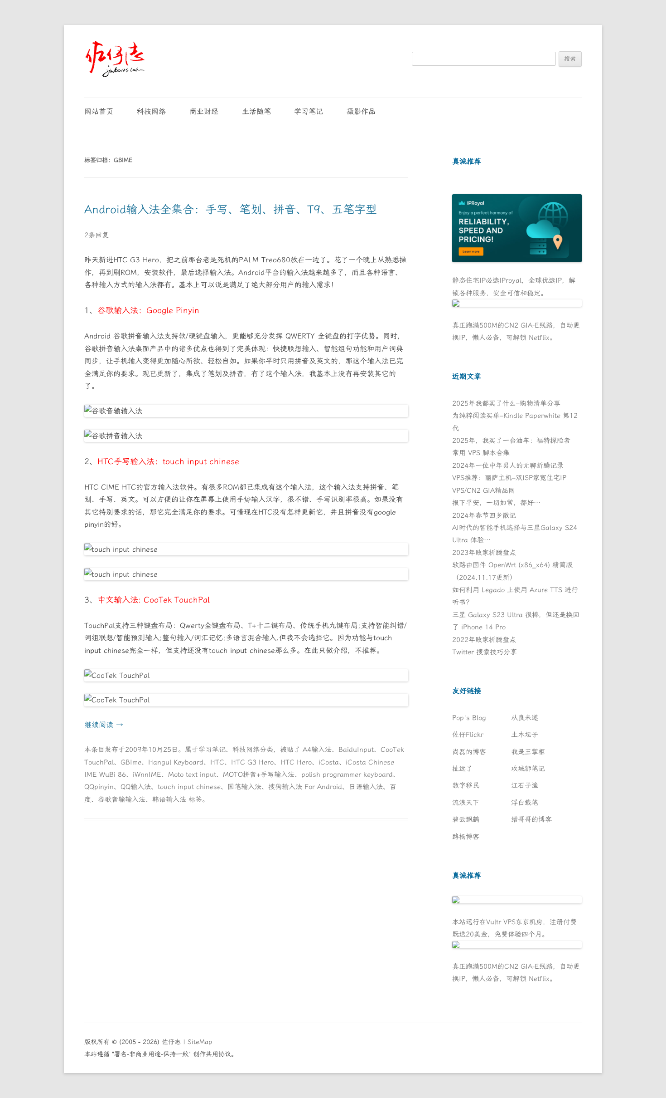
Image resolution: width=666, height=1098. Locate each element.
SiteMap (200, 1042)
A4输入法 (317, 749)
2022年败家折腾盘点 (484, 640)
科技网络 (151, 111)
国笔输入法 (244, 787)
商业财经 (203, 111)
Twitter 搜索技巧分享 (484, 652)
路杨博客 (465, 837)
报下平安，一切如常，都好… (496, 503)
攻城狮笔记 (528, 769)
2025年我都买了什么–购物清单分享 (506, 403)
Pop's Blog (469, 718)
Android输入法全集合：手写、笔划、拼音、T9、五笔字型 (230, 209)
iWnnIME (147, 774)
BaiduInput (356, 749)
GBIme (131, 762)
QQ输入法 (136, 787)
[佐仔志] (114, 59)
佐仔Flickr (467, 734)
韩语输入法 (169, 799)
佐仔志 (171, 1042)
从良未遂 (524, 718)
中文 (105, 600)
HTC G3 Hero (252, 762)
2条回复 (96, 235)
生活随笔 (256, 111)
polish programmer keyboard (347, 774)
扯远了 (462, 769)
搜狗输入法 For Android (305, 787)
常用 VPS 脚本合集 (481, 453)
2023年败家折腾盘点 (484, 553)
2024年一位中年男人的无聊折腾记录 (508, 465)
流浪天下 (465, 803)
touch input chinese (189, 787)
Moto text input (192, 774)
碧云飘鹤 (465, 819)
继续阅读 (103, 725)
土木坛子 (524, 734)
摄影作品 (361, 111)
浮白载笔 (524, 803)
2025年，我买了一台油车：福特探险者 (511, 440)
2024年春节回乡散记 (484, 515)
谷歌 (105, 310)
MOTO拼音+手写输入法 (258, 774)
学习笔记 (308, 111)
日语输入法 (366, 787)
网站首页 (98, 111)
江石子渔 (524, 785)
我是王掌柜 (528, 752)
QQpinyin (99, 787)
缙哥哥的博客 (531, 819)
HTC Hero (296, 762)
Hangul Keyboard (175, 762)
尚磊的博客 (469, 752)
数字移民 (465, 785)
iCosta (329, 762)
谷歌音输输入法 (121, 799)
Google (159, 310)
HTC (105, 461)
